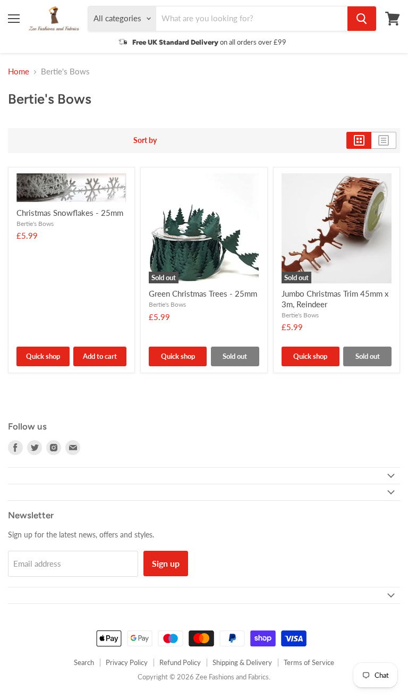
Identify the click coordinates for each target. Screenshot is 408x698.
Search (84, 662)
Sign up (166, 563)
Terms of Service (309, 662)
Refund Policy (180, 662)
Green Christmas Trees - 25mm (203, 293)
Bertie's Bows (35, 224)
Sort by (145, 140)
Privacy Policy (127, 662)
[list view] (383, 140)
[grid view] (358, 140)
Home (18, 71)
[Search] (361, 18)
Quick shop (43, 356)
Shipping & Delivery (242, 662)
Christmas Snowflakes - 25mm (69, 212)
